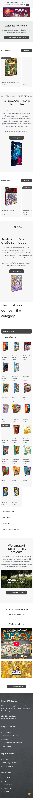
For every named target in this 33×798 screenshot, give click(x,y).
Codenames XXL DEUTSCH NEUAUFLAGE (5, 357)
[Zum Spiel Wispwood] (16, 142)
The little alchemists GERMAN (15, 419)
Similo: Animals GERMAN (3, 482)
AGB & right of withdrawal (12, 763)
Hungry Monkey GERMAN (14, 399)
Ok (27, 5)
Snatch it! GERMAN (4, 418)
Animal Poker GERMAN (4, 460)
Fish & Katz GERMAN (15, 377)
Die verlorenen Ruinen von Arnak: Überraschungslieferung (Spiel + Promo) (11, 82)
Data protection (8, 766)
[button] (2, 12)
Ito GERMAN (26, 376)
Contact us (7, 746)
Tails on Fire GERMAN (15, 460)
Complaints (7, 732)
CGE (4, 781)
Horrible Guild (7, 785)
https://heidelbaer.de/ (9, 719)
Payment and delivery (10, 736)
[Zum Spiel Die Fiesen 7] (16, 8)
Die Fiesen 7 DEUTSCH (8, 210)
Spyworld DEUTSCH (14, 356)
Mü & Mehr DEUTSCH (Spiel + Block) (16, 502)
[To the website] (16, 662)
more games (7, 788)
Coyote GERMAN (14, 439)
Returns (5, 739)
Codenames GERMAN (26, 418)
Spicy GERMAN (5, 397)
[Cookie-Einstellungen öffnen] (29, 794)
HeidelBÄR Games (9, 778)
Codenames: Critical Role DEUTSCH (5, 440)
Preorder (6, 792)
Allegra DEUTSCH (3, 377)
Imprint (5, 759)
